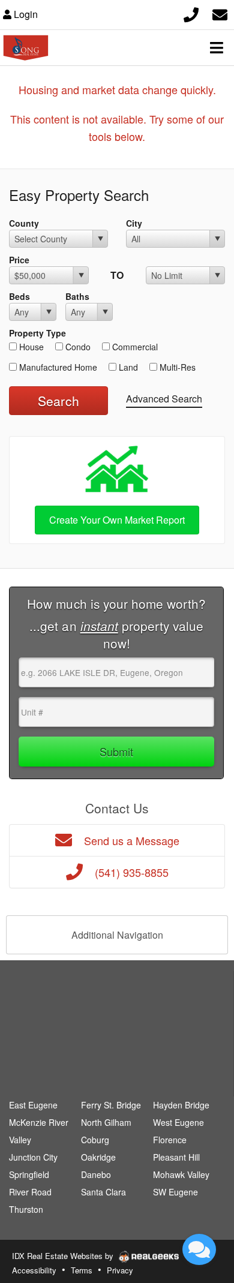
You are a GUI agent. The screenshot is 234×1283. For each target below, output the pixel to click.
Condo (77, 347)
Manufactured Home (57, 367)
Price (19, 260)
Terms (81, 1270)
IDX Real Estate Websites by (64, 1255)
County (24, 223)
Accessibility (34, 1270)
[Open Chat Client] (199, 1249)
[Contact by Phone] (191, 13)
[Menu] (216, 47)
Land (127, 367)
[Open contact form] (219, 13)
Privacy (120, 1270)
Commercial (134, 347)
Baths (77, 296)
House (30, 347)
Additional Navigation (117, 935)
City (134, 223)
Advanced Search (164, 398)
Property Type (37, 333)
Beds (19, 296)
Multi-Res (176, 367)
